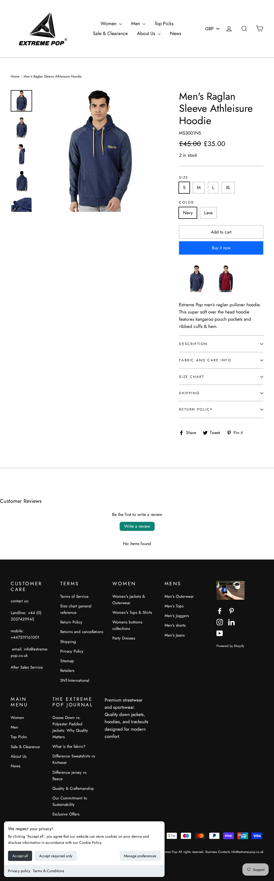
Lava (208, 212)
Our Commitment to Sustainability (69, 801)
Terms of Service (74, 596)
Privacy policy (19, 871)
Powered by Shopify (230, 645)
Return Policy (195, 409)
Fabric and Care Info (205, 360)
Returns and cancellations (81, 632)
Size (183, 177)
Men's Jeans (175, 635)
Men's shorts (175, 625)
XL (228, 187)
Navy (188, 212)
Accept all (20, 856)
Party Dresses (123, 638)
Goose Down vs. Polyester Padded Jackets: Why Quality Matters (70, 727)
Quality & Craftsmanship (73, 788)
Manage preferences (140, 856)
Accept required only (55, 856)
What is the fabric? (68, 746)
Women (109, 23)
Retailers (67, 670)
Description (193, 343)
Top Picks (164, 23)
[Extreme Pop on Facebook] (219, 610)
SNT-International (74, 680)
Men (136, 23)
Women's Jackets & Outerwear (128, 599)
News (175, 33)
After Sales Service (27, 667)
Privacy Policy (71, 651)
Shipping (189, 393)
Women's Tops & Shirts (132, 612)
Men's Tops (174, 606)
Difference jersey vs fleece (69, 775)
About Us (147, 33)
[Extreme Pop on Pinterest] (231, 610)
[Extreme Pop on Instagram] (219, 621)
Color (186, 202)
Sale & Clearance (110, 33)
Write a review (137, 526)
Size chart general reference (75, 609)
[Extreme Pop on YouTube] (219, 633)
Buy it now (221, 248)
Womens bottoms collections (127, 625)
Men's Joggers (177, 616)
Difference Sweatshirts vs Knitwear (73, 759)
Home (15, 76)
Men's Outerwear (179, 596)
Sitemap (67, 661)
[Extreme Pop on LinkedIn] (231, 621)
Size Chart (191, 376)
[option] (98, 151)
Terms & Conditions (48, 871)
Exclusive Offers (65, 814)
